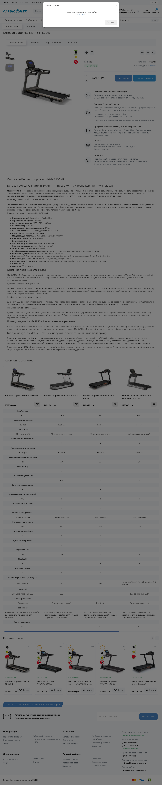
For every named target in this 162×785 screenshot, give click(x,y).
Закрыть (111, 22)
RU (83, 14)
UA (78, 14)
